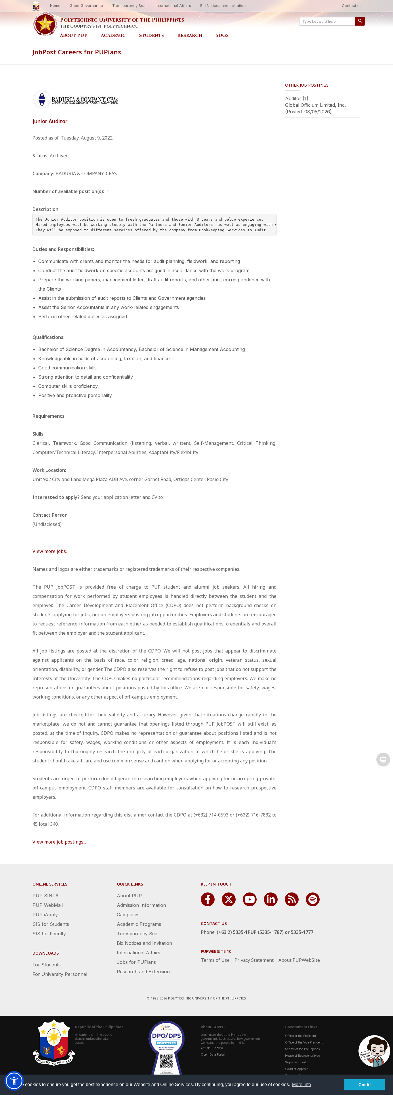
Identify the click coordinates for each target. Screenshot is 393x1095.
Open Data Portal (213, 1054)
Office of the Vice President (304, 1042)
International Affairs (173, 5)
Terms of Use (215, 960)
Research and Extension (143, 971)
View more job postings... (59, 842)
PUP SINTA (46, 895)
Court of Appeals (296, 1069)
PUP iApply (45, 914)
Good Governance (86, 5)
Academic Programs (139, 924)
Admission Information (141, 905)
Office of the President (300, 1035)
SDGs (222, 35)
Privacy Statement (254, 960)
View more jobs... (50, 551)
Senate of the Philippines (302, 1049)
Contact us (352, 5)
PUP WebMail (48, 905)
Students (151, 35)
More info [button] (301, 1084)
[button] (14, 1081)
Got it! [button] (364, 1084)
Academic (113, 35)
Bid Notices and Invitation (223, 5)
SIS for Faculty (49, 933)
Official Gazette (212, 1048)
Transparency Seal (129, 5)
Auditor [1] (296, 98)
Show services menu (383, 759)
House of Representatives (302, 1055)
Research (189, 35)
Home (55, 5)
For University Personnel (60, 974)
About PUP (73, 35)
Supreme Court (295, 1062)
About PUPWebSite (299, 960)
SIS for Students (51, 924)
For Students (47, 965)
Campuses (128, 914)
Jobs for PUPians (136, 962)
